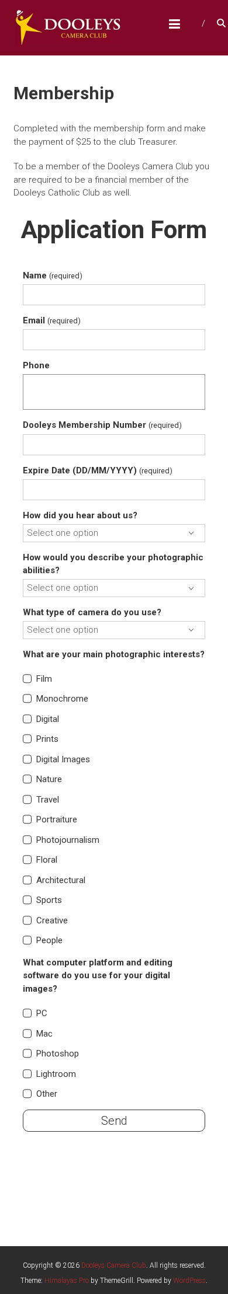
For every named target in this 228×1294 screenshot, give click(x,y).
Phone (36, 365)
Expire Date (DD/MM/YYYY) (97, 470)
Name (52, 275)
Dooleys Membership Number (102, 425)
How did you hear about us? (80, 515)
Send (114, 1121)
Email (51, 320)
